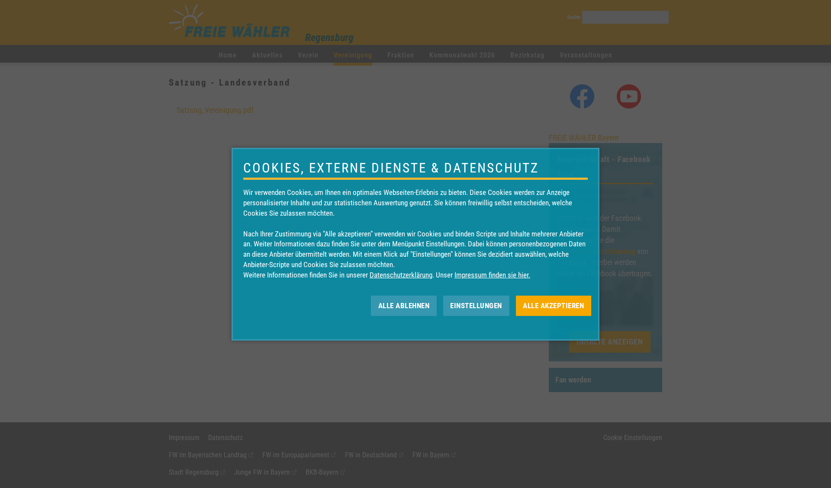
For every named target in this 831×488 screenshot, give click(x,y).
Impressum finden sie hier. (492, 275)
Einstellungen (476, 305)
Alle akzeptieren (553, 305)
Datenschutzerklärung (401, 275)
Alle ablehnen (404, 305)
